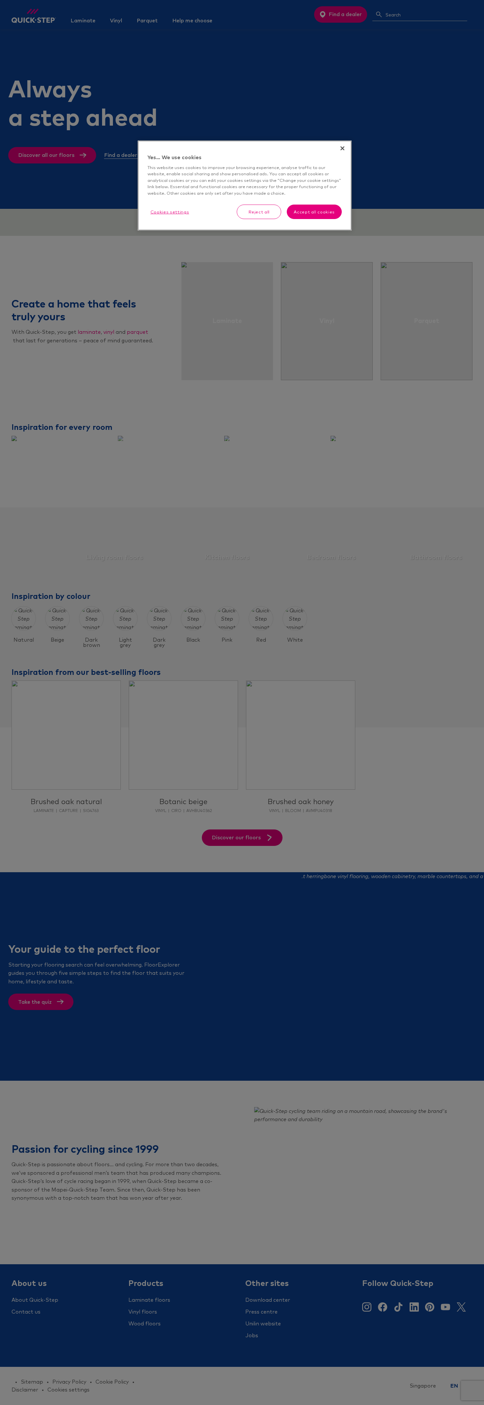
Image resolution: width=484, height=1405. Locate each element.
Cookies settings (169, 211)
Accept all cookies (314, 211)
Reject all (259, 211)
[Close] (342, 148)
